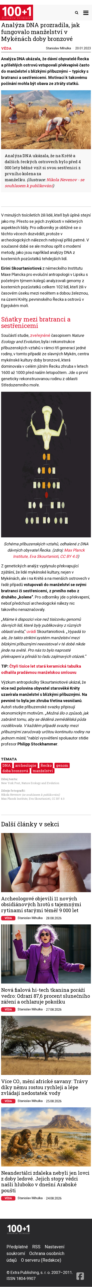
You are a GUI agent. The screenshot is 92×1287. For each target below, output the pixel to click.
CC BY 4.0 (69, 556)
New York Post (10, 783)
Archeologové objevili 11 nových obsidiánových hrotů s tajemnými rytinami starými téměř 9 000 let (41, 904)
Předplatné (17, 1246)
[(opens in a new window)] (80, 1262)
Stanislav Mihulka (58, 48)
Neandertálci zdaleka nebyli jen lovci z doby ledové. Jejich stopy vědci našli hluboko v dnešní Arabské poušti (45, 1182)
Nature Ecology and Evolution (40, 783)
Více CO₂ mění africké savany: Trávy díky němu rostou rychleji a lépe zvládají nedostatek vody (44, 1087)
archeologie (25, 765)
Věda (8, 918)
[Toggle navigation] (86, 13)
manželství (43, 770)
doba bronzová (15, 770)
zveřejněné (40, 335)
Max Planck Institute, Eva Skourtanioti (25, 798)
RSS (36, 1246)
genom (62, 765)
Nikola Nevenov (11, 794)
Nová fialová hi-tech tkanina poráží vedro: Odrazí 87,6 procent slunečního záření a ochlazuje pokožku (45, 996)
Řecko (46, 765)
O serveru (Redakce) (41, 1260)
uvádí (31, 631)
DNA (6, 765)
